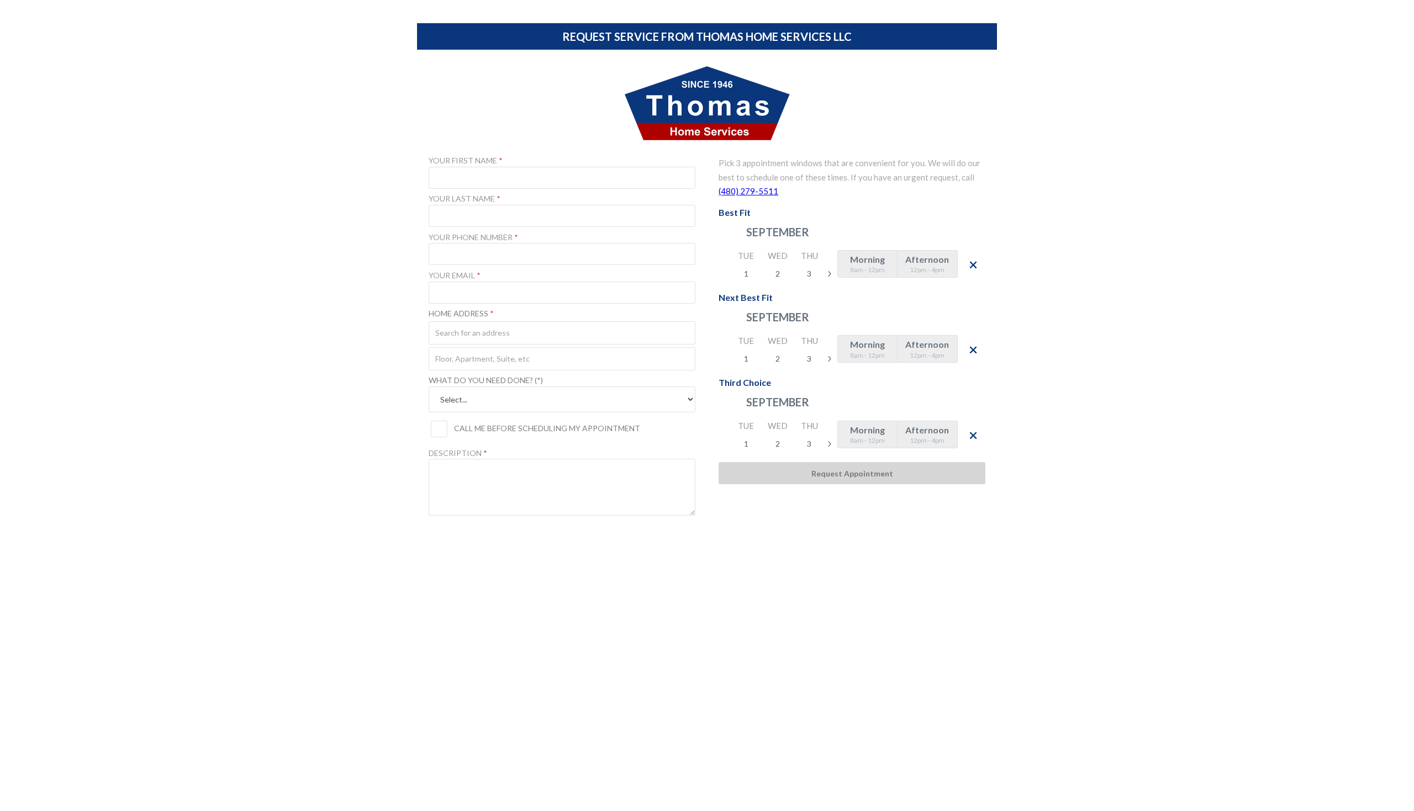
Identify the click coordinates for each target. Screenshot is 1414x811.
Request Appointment (852, 473)
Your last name (464, 198)
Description (458, 453)
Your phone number (473, 237)
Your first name (466, 160)
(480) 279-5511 (748, 191)
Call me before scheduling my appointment (547, 428)
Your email (455, 275)
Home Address (461, 313)
